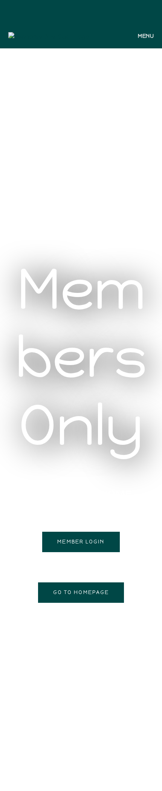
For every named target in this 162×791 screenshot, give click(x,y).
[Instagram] (84, 11)
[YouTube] (93, 11)
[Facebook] (75, 11)
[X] (68, 11)
